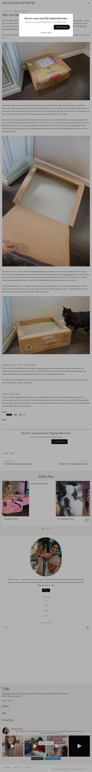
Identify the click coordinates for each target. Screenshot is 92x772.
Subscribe (62, 27)
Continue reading (46, 32)
